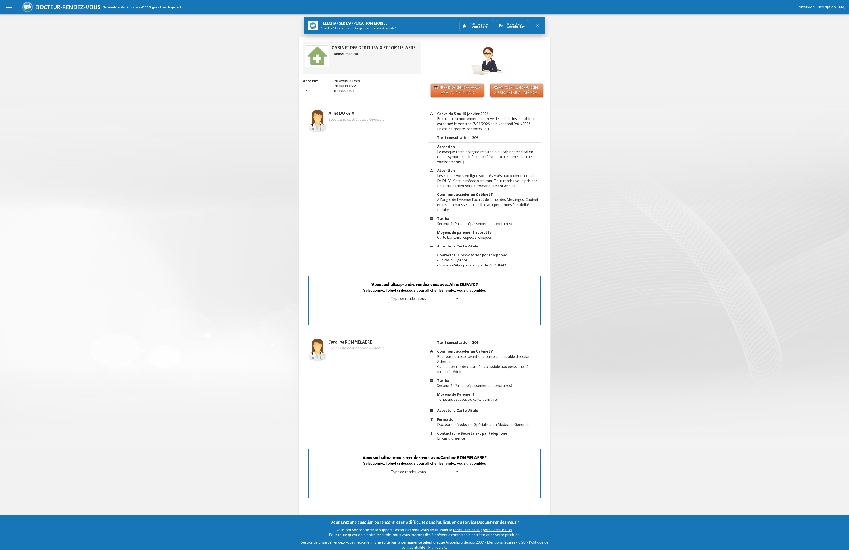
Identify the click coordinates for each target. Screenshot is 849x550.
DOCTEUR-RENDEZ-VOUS (68, 7)
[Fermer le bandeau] (537, 25)
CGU (522, 542)
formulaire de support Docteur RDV (482, 529)
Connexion (806, 7)
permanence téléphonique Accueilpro (432, 542)
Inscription (827, 7)
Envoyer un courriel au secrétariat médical (516, 90)
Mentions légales (501, 542)
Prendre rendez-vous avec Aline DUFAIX (459, 90)
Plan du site (437, 547)
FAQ (842, 7)
